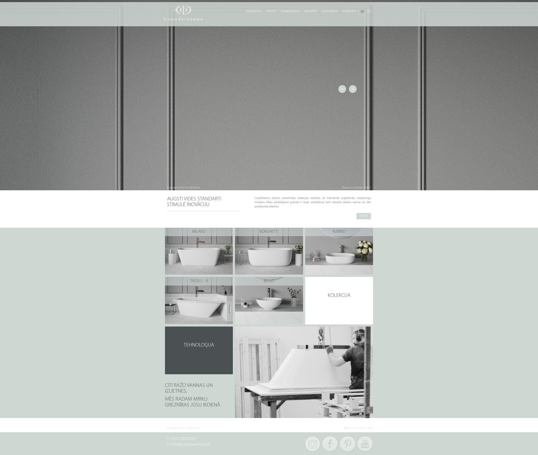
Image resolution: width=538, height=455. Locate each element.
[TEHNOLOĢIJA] (199, 350)
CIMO (367, 188)
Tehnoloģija (290, 11)
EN (369, 11)
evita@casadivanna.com (190, 444)
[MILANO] (199, 251)
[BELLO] (269, 300)
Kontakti (349, 11)
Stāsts (271, 11)
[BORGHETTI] (269, 251)
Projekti (310, 11)
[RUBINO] (339, 251)
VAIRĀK (364, 216)
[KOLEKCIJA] (339, 300)
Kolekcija (254, 11)
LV (362, 11)
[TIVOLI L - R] (199, 300)
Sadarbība (330, 11)
